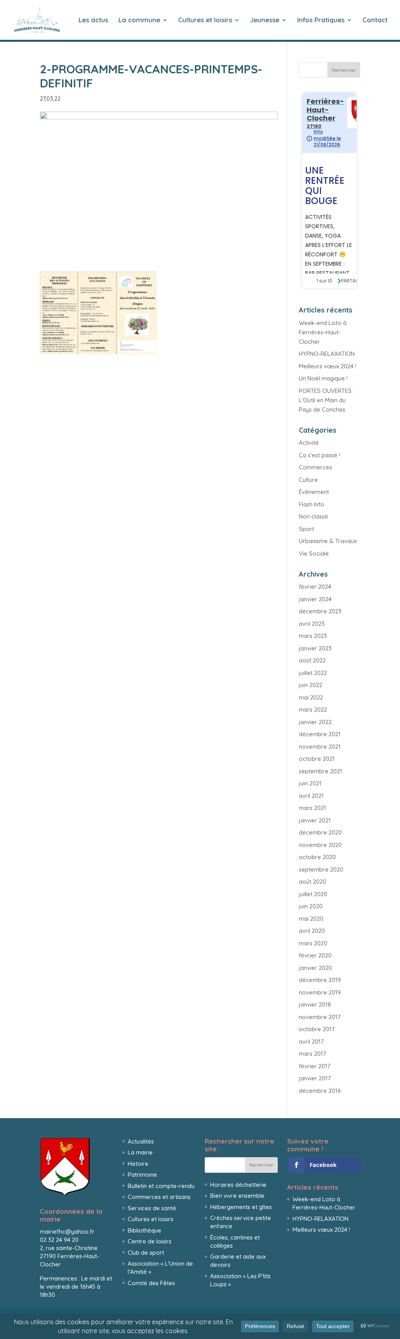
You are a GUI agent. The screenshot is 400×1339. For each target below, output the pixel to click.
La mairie (140, 1152)
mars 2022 (313, 709)
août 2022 (312, 660)
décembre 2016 (320, 1090)
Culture (308, 479)
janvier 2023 (315, 648)
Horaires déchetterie (238, 1184)
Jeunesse (264, 20)
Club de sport (146, 1252)
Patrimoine (142, 1174)
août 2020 (312, 881)
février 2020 (315, 955)
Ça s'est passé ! (319, 455)
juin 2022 (310, 685)
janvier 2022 (315, 722)
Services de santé (152, 1208)
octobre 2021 (317, 758)
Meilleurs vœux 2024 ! (327, 366)
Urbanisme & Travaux (328, 541)
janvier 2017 (315, 1078)
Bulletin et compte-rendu (161, 1186)
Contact (375, 20)
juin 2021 (310, 783)
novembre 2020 (320, 845)
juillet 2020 (313, 894)
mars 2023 (313, 635)
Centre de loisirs (149, 1241)
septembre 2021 (320, 771)
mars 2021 (312, 808)
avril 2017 (311, 1041)
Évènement (314, 491)
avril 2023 (312, 623)
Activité (309, 442)
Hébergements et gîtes (241, 1207)
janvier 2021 (315, 820)
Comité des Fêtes (151, 1283)
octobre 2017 (317, 1029)
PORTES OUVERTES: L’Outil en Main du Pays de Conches (326, 400)
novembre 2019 (320, 992)
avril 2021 (311, 795)
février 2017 (314, 1066)
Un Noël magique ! (323, 378)
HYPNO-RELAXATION (327, 353)
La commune (139, 20)
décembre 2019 (320, 980)
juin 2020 (311, 906)
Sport (306, 529)
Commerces (315, 467)
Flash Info (311, 504)
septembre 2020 (321, 869)
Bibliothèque (144, 1230)
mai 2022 (311, 697)
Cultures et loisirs (205, 20)
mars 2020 (313, 943)
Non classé (313, 516)
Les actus (93, 20)
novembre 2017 (320, 1017)
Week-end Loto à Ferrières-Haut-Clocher (322, 332)
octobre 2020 (317, 857)
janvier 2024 (315, 599)
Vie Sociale (314, 553)
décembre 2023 (320, 611)
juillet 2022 (313, 673)
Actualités (141, 1141)
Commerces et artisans (159, 1196)
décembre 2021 (320, 734)
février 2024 (315, 586)
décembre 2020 (320, 832)
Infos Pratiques (321, 20)
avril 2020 (312, 930)
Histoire (138, 1163)
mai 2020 (311, 918)
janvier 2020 (315, 967)
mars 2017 (312, 1053)
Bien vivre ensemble (237, 1195)
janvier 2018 (315, 1004)
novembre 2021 (320, 746)
